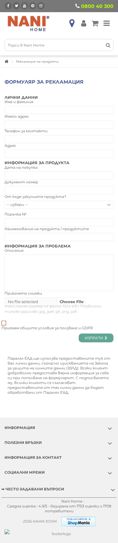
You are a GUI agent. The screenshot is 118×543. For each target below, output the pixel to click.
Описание (14, 250)
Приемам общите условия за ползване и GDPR (47, 328)
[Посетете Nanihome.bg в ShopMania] (78, 521)
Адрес (10, 145)
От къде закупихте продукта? (35, 196)
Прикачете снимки (23, 293)
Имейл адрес (17, 116)
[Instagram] (40, 5)
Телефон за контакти (26, 131)
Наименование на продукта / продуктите (47, 229)
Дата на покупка (21, 167)
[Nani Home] (29, 23)
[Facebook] (8, 5)
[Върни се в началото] (6, 61)
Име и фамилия (19, 101)
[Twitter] (16, 5)
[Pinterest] (32, 5)
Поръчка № (15, 214)
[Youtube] (24, 5)
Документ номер (21, 182)
